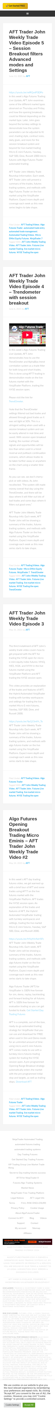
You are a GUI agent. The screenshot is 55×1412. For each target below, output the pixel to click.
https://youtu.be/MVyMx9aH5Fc (26, 939)
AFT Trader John (23, 245)
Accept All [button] (28, 1405)
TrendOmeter (16, 401)
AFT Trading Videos (30, 225)
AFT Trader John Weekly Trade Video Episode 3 (27, 618)
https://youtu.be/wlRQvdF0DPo (26, 92)
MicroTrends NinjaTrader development (27, 1282)
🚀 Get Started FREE (15, 6)
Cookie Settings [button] (12, 1405)
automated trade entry (34, 228)
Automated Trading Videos (21, 235)
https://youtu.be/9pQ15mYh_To (26, 721)
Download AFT (24, 1082)
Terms (33, 1266)
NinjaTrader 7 (36, 239)
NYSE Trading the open (27, 252)
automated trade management (23, 232)
